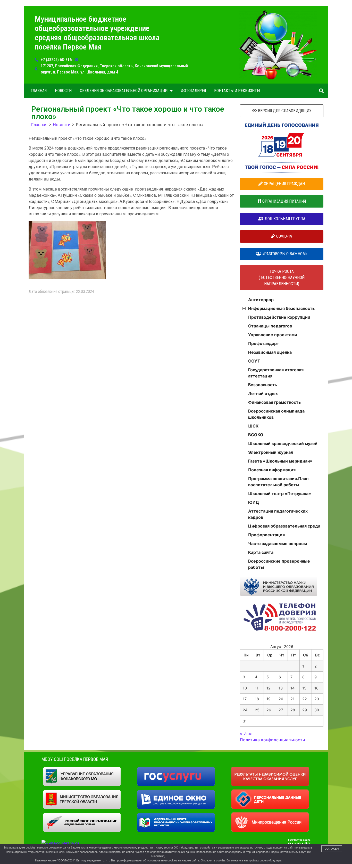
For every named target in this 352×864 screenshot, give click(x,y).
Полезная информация (272, 469)
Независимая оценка (270, 352)
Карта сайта (260, 552)
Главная (39, 90)
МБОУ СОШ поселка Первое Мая (74, 759)
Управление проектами (272, 334)
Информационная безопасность (281, 308)
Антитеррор (261, 299)
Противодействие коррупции (279, 317)
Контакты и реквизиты (237, 90)
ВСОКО (255, 434)
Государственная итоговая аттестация (276, 372)
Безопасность (262, 384)
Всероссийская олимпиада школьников (276, 414)
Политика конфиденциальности (272, 739)
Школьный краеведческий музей (282, 443)
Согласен (332, 848)
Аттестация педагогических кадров (278, 514)
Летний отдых (263, 393)
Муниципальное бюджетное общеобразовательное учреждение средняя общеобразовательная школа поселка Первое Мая (97, 32)
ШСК (253, 426)
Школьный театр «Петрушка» (279, 493)
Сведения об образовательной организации (123, 90)
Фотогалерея (193, 90)
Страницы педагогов (270, 325)
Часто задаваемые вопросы (277, 543)
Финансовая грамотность (274, 402)
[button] (321, 90)
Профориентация (266, 534)
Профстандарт (263, 343)
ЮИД (253, 502)
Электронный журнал (270, 452)
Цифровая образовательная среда (284, 526)
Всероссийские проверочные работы (279, 564)
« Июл (246, 733)
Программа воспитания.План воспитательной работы (278, 481)
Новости (63, 90)
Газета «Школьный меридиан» (280, 461)
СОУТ (254, 361)
